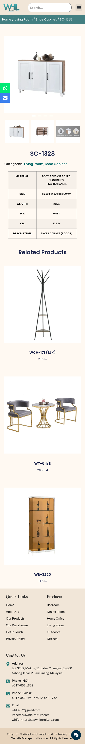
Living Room (23, 19)
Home (6, 19)
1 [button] (34, 118)
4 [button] (51, 118)
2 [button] (40, 118)
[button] (79, 7)
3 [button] (45, 118)
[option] (42, 74)
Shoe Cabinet (46, 19)
